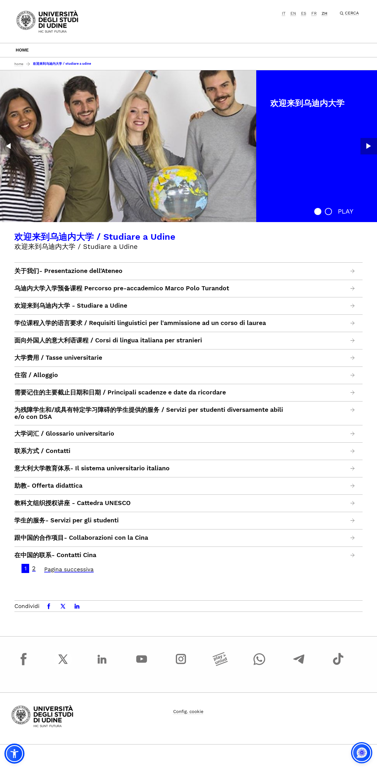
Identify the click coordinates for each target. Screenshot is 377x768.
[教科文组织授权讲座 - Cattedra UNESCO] (352, 503)
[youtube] (142, 664)
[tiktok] (338, 664)
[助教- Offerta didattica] (352, 485)
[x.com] (63, 664)
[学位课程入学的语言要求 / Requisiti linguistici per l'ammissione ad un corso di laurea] (352, 323)
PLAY (345, 211)
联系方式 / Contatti (42, 450)
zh (324, 13)
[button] (317, 211)
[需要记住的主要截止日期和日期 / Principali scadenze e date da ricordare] (352, 392)
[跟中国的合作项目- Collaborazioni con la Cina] (352, 538)
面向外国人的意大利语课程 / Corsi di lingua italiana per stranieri (108, 340)
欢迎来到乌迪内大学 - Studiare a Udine (70, 305)
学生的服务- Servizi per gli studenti (66, 520)
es (303, 13)
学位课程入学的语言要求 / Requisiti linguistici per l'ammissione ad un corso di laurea (140, 322)
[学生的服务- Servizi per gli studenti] (352, 520)
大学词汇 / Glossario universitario (64, 433)
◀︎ (8, 146)
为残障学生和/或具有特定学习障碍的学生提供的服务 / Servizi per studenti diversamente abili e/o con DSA (148, 413)
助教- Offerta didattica (48, 485)
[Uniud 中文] (47, 21)
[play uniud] (220, 664)
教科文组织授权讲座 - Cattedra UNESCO (72, 503)
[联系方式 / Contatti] (352, 451)
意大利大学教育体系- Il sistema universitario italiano (92, 468)
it (283, 13)
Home (22, 50)
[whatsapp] (259, 664)
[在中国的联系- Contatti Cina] (352, 555)
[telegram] (299, 664)
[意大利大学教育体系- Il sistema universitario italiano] (352, 468)
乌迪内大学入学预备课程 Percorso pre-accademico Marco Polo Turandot (121, 288)
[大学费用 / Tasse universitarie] (352, 357)
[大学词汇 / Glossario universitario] (352, 433)
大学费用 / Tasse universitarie (58, 357)
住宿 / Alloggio (36, 375)
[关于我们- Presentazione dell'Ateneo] (352, 271)
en (293, 13)
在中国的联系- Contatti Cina (55, 555)
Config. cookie (188, 711)
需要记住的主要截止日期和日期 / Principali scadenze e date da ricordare (120, 392)
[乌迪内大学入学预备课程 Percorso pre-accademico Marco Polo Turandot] (352, 288)
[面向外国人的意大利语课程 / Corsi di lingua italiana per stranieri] (352, 340)
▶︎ (368, 146)
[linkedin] (102, 664)
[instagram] (181, 664)
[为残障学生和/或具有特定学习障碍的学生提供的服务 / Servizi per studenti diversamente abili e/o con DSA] (352, 410)
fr (314, 13)
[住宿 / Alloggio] (352, 375)
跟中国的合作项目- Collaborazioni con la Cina (81, 537)
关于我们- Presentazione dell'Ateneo (68, 270)
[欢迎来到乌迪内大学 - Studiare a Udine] (352, 305)
